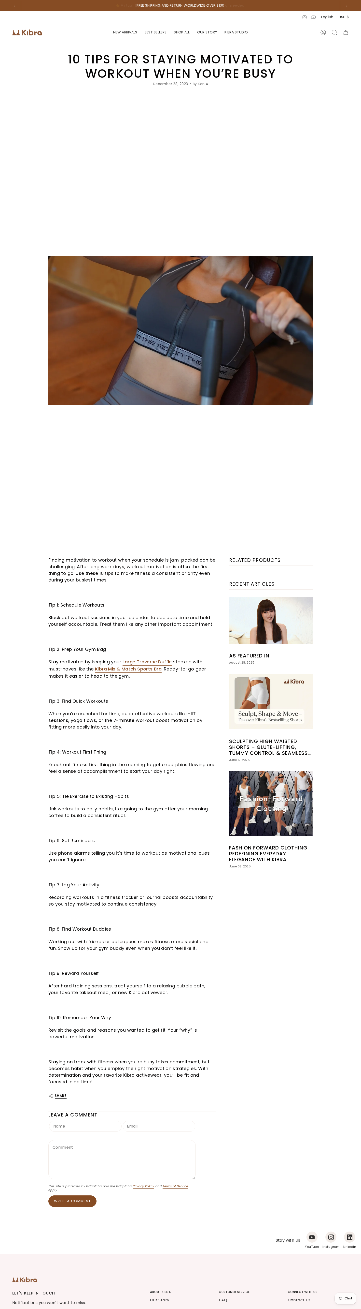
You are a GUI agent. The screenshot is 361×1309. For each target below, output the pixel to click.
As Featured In (249, 656)
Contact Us (299, 1300)
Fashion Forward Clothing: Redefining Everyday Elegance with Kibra (269, 853)
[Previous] (14, 5)
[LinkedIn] (349, 1237)
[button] (181, 33)
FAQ (223, 1300)
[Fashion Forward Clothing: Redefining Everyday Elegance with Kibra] (271, 803)
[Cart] (345, 32)
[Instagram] (330, 1237)
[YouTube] (312, 1237)
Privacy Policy (143, 1186)
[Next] (346, 5)
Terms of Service (175, 1186)
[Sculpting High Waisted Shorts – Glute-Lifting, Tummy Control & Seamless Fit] (271, 701)
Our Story (159, 1300)
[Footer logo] (24, 1279)
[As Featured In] (271, 620)
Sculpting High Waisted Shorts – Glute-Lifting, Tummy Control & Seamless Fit (268, 747)
